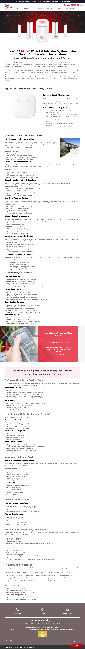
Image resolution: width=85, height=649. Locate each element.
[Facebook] (71, 641)
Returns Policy (9, 641)
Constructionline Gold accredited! (22, 629)
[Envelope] (74, 641)
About (59, 8)
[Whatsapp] (77, 641)
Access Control (50, 8)
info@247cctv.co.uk (16, 541)
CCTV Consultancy (70, 8)
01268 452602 (15, 540)
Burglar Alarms (28, 8)
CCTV (18, 8)
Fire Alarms (39, 8)
